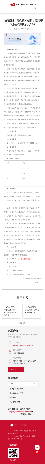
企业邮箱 (13, 397)
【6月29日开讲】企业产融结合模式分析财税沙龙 (32, 310)
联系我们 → (16, 369)
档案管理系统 (15, 401)
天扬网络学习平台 (16, 393)
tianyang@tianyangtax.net (23, 345)
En (37, 447)
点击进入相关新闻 (24, 259)
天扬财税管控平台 (16, 389)
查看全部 (22, 323)
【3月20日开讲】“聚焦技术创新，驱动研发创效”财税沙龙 (10, 311)
